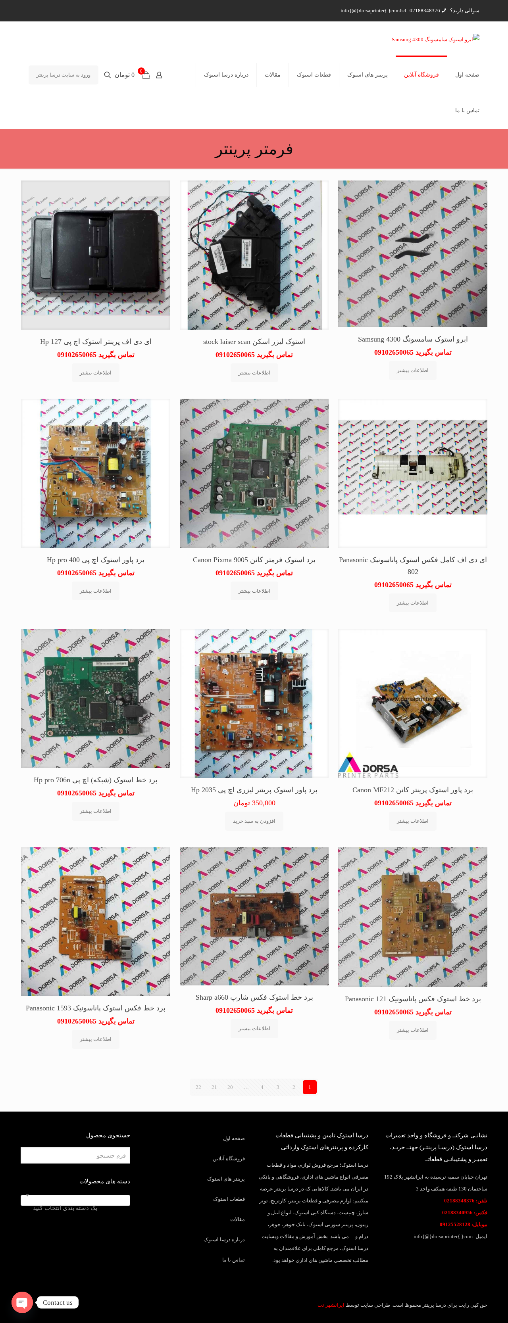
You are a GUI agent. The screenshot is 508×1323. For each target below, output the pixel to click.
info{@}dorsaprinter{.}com (370, 10)
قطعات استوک (229, 1199)
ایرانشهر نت (331, 1305)
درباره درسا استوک (224, 1239)
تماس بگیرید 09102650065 (413, 352)
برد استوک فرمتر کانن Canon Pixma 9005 (254, 560)
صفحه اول (234, 1138)
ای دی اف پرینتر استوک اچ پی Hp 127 (96, 342)
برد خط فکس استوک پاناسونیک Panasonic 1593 (95, 1008)
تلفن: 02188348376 (465, 1201)
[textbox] (75, 1208)
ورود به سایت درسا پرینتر (63, 75)
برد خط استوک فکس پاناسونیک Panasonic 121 (413, 999)
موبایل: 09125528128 (463, 1224)
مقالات (237, 1219)
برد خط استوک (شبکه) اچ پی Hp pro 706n (96, 780)
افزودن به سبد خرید (254, 821)
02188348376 (425, 10)
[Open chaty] (22, 1302)
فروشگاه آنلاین (229, 1159)
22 (198, 1087)
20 (230, 1087)
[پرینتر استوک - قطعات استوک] (435, 39)
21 (214, 1087)
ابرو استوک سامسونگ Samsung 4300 (413, 339)
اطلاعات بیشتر (413, 370)
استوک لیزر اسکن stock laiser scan (254, 342)
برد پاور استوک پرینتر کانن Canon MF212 (412, 790)
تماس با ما (233, 1260)
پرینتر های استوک (226, 1179)
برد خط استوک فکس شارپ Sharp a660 (254, 997)
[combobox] (75, 1200)
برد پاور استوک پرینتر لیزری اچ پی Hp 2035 (254, 790)
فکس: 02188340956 (464, 1212)
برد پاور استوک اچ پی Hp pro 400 (95, 560)
